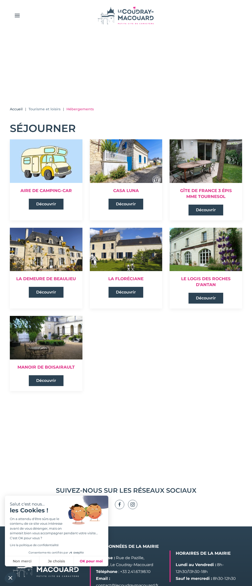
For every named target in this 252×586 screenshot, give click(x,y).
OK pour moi (91, 561)
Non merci (22, 561)
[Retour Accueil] (126, 15)
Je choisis (56, 561)
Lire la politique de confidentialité (34, 545)
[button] (17, 15)
